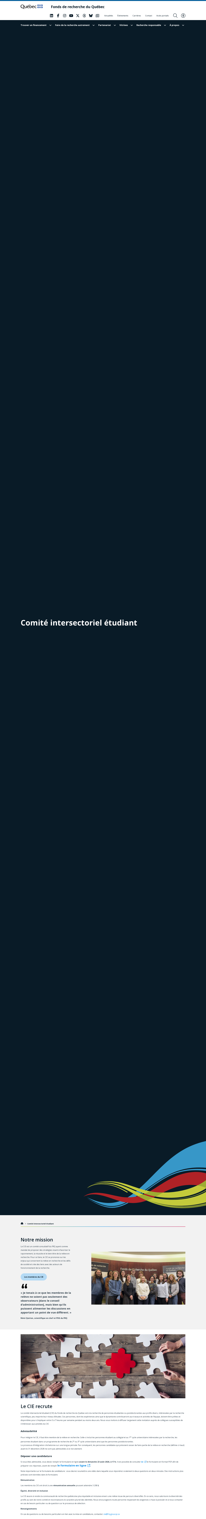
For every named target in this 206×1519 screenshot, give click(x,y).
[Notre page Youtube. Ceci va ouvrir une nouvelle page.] (71, 15)
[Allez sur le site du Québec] (32, 7)
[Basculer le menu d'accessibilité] (183, 15)
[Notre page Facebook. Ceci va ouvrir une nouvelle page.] (58, 15)
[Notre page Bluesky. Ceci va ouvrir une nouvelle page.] (90, 15)
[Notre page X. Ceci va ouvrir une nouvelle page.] (77, 15)
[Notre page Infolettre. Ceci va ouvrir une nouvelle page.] (97, 15)
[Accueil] (22, 1224)
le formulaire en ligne (71, 1465)
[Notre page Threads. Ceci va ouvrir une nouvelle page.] (84, 15)
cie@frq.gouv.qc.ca (111, 1514)
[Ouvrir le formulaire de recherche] (175, 15)
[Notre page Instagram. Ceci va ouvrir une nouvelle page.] (64, 15)
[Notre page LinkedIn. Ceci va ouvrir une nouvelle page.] (51, 15)
